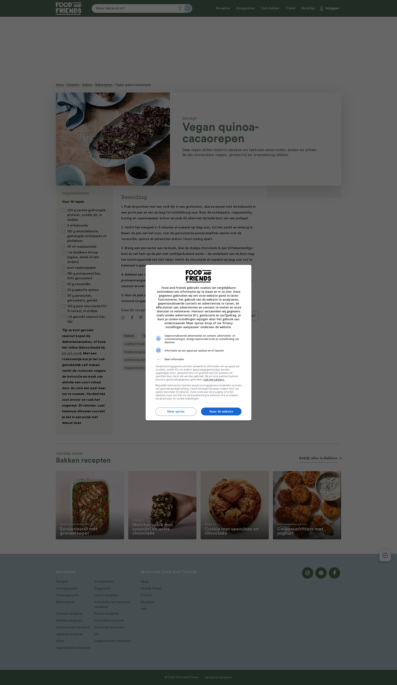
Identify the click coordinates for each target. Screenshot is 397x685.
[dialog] (198, 342)
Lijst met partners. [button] (214, 379)
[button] (198, 359)
